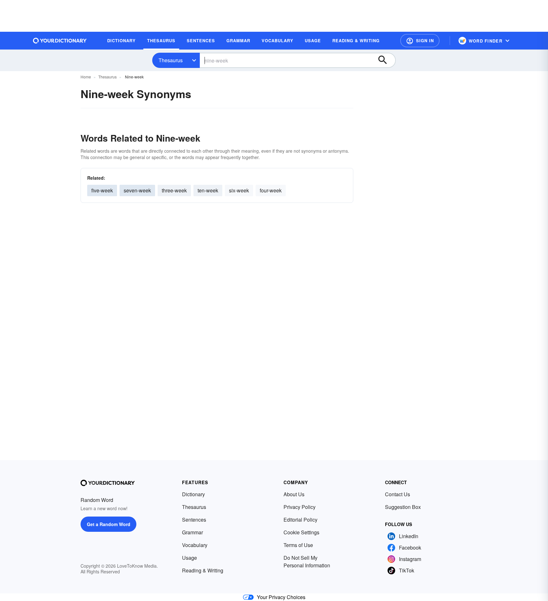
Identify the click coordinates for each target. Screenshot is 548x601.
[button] (420, 40)
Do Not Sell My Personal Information (307, 561)
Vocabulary (194, 545)
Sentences (194, 519)
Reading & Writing (202, 570)
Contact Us (397, 494)
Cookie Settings (301, 532)
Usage (189, 557)
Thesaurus (171, 60)
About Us (294, 494)
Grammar (192, 532)
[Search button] (385, 60)
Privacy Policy (300, 507)
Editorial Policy (300, 519)
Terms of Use (298, 545)
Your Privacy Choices (281, 597)
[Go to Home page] (60, 40)
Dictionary (193, 494)
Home (86, 76)
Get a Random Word (108, 524)
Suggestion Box (403, 507)
